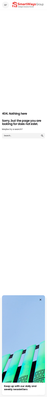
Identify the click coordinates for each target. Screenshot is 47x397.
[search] (42, 135)
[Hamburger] (5, 4)
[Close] (40, 300)
